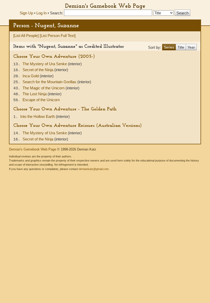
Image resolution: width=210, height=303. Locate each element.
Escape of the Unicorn (41, 100)
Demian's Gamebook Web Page (105, 5)
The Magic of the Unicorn (44, 88)
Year (191, 47)
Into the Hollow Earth (38, 116)
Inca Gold (31, 76)
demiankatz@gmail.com (94, 169)
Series (169, 47)
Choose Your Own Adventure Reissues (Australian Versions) (77, 125)
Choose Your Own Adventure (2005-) (54, 56)
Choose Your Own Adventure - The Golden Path (65, 109)
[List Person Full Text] (58, 35)
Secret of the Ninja (38, 70)
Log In (41, 13)
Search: (56, 13)
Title (180, 47)
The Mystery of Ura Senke (45, 64)
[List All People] (26, 35)
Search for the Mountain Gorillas (50, 82)
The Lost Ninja (35, 94)
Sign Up (26, 13)
